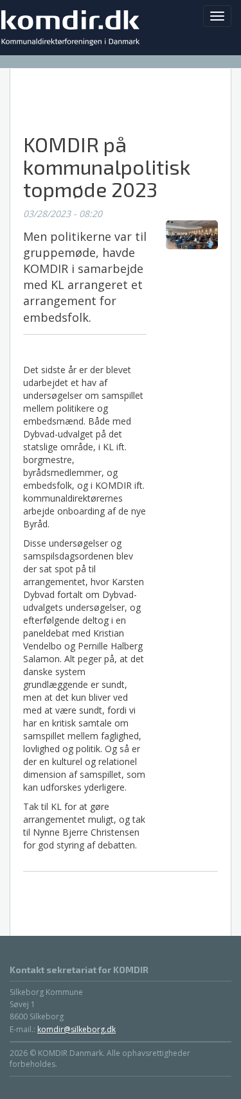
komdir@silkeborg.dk (76, 1029)
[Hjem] (74, 27)
